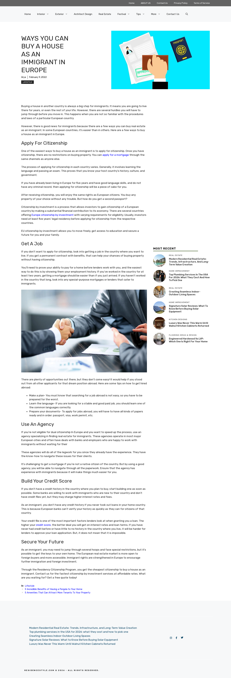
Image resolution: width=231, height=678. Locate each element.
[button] (186, 14)
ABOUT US (146, 3)
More (153, 14)
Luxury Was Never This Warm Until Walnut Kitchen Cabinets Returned (189, 324)
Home (132, 3)
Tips (138, 14)
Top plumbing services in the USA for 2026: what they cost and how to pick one (189, 277)
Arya (23, 77)
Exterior (59, 14)
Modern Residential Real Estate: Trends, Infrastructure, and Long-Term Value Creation (189, 262)
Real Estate (105, 14)
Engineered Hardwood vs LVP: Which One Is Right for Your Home (188, 340)
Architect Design (83, 14)
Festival (121, 14)
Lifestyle (27, 82)
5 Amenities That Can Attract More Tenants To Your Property (57, 592)
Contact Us (162, 3)
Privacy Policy (180, 3)
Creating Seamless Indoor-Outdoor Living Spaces (184, 293)
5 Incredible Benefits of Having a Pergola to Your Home (53, 589)
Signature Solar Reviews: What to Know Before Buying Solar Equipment (188, 309)
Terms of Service (202, 3)
